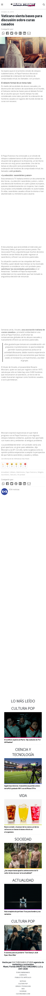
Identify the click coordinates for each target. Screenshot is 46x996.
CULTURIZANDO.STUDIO (22, 962)
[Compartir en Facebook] (7, 34)
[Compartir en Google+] (20, 34)
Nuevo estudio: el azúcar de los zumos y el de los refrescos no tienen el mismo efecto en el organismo (21, 829)
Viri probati (21, 475)
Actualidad (5, 472)
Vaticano (13, 475)
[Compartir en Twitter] (11, 34)
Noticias (23, 981)
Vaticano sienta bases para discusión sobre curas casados (21, 20)
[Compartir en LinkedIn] (24, 34)
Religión (40, 472)
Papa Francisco (31, 472)
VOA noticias (14, 489)
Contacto (23, 975)
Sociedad (23, 991)
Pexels (27, 459)
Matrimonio (20, 472)
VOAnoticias (18, 459)
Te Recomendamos (23, 972)
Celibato (12, 472)
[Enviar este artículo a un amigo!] (3, 34)
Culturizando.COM (23, 994)
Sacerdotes (5, 475)
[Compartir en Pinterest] (16, 34)
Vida (23, 989)
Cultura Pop (23, 984)
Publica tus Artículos (23, 977)
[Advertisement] (23, 128)
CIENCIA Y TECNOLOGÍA (23, 986)
